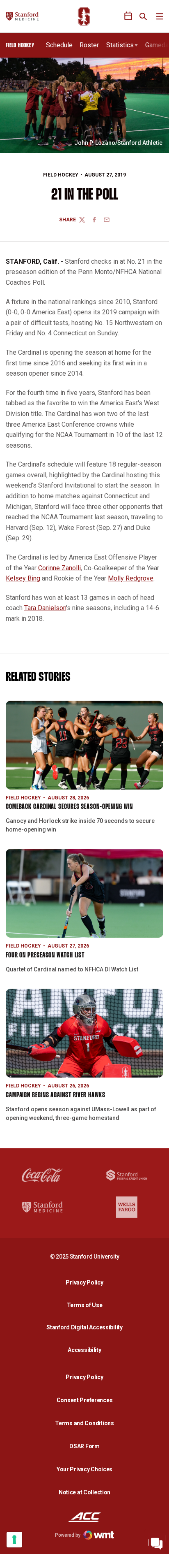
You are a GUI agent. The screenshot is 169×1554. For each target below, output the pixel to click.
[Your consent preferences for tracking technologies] (14, 1539)
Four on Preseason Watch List (45, 955)
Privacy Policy (86, 1282)
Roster (89, 45)
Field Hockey (60, 175)
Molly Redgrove (130, 578)
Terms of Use (85, 1305)
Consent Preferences (85, 1400)
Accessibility (86, 1349)
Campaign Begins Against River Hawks (55, 1095)
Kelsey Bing (23, 578)
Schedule (59, 45)
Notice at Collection (84, 1492)
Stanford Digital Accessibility (86, 1327)
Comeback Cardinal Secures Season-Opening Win (69, 807)
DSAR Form (84, 1446)
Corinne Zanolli (59, 568)
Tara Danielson (45, 608)
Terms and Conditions (84, 1423)
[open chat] (156, 1541)
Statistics (120, 45)
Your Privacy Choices (84, 1469)
